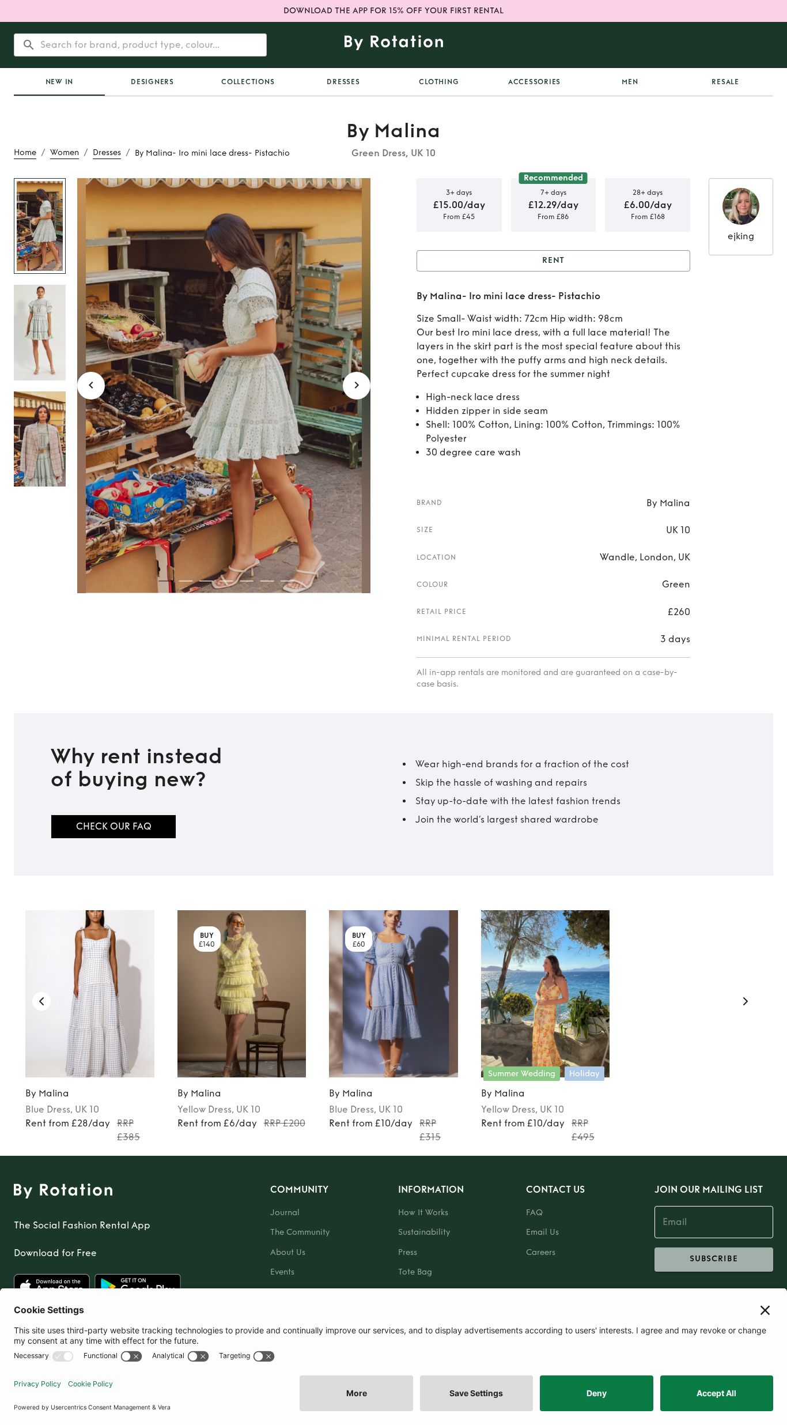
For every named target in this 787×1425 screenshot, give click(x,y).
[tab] (59, 82)
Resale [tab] (725, 82)
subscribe (714, 1259)
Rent (553, 260)
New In (60, 82)
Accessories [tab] (534, 82)
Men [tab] (630, 82)
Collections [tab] (247, 82)
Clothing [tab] (439, 82)
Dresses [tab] (343, 82)
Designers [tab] (152, 82)
